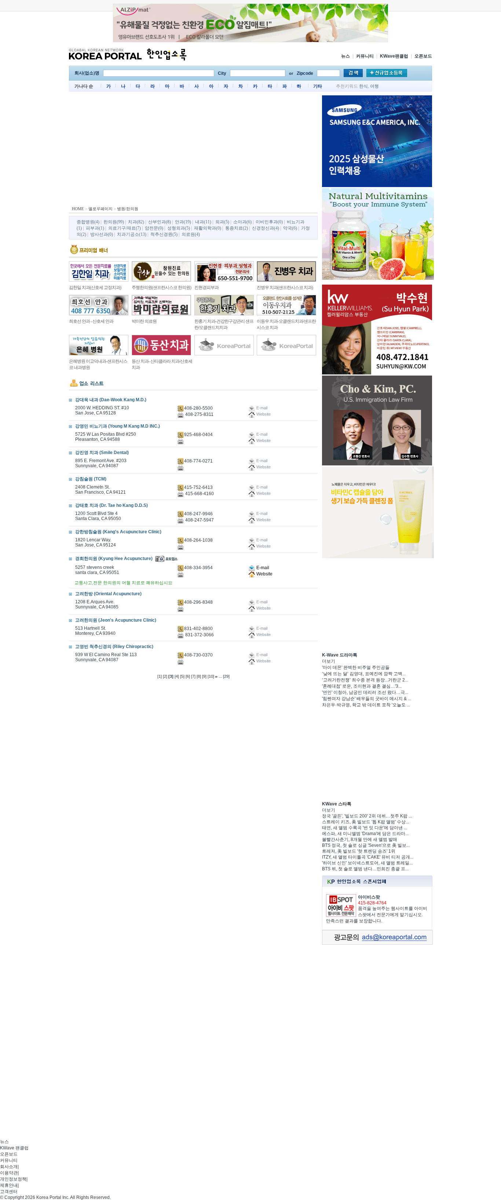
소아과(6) (242, 221)
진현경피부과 (206, 287)
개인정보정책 (13, 1179)
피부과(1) (95, 228)
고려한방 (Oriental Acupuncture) (108, 593)
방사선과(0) (101, 234)
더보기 (328, 661)
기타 (317, 86)
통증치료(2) (236, 228)
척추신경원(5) (164, 234)
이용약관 (9, 1172)
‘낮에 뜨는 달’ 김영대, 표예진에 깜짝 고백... (364, 673)
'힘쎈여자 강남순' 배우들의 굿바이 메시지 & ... (366, 698)
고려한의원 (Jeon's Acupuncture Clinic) (115, 620)
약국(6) (290, 228)
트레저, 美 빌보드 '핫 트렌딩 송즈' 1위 (358, 851)
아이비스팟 (369, 897)
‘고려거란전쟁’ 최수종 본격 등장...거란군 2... (365, 680)
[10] (211, 676)
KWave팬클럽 (394, 56)
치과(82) (136, 221)
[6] (188, 676)
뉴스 (345, 56)
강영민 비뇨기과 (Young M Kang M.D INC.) (117, 426)
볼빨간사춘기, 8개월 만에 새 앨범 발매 (359, 839)
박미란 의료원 (144, 321)
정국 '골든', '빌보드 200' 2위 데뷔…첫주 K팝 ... (367, 816)
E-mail (262, 567)
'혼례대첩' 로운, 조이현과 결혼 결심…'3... (362, 686)
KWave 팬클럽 (14, 1147)
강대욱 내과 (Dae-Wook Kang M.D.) (110, 399)
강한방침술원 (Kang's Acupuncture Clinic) (118, 531)
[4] (177, 676)
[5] (182, 676)
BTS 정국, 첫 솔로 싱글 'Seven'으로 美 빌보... (366, 845)
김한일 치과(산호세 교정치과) (95, 287)
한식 (363, 86)
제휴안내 (9, 1185)
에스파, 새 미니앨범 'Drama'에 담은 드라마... (365, 833)
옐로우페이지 (100, 208)
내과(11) (203, 221)
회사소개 (9, 1166)
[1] (159, 676)
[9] (204, 676)
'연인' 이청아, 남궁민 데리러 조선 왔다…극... (365, 692)
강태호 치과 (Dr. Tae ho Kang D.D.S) (111, 505)
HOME (78, 208)
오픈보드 (423, 56)
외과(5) (222, 221)
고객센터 (9, 1191)
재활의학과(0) (207, 228)
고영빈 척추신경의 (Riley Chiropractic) (114, 646)
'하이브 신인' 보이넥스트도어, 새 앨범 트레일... (367, 863)
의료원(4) (191, 234)
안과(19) (183, 221)
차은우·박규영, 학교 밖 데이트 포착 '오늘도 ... (366, 704)
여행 (374, 86)
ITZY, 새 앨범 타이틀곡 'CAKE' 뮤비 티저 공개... (367, 857)
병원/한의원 (127, 208)
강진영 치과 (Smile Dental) (102, 452)
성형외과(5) (178, 228)
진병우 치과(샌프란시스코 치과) (285, 287)
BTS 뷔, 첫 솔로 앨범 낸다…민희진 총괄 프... (365, 868)
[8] (199, 676)
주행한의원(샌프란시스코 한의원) (161, 287)
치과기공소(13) (131, 234)
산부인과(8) (159, 221)
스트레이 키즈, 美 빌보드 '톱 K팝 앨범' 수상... (365, 821)
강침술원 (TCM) (90, 479)
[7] (193, 676)
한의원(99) (113, 221)
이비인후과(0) (269, 221)
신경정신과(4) (265, 228)
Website (264, 574)
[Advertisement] (193, 150)
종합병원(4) (88, 221)
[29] (226, 676)
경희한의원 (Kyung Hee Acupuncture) (114, 558)
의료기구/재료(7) (124, 228)
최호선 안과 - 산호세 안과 (91, 321)
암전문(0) (154, 228)
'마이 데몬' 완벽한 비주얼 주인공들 (356, 667)
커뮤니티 (365, 56)
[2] (165, 676)
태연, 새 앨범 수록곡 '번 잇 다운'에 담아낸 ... (364, 827)
